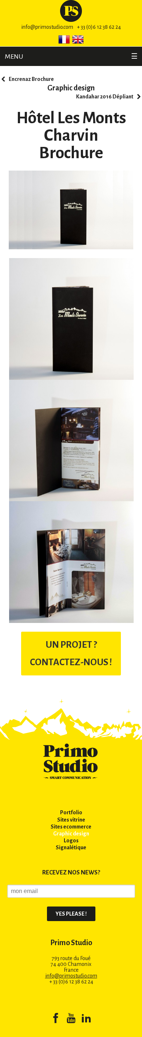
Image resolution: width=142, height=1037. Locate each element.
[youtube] (71, 1019)
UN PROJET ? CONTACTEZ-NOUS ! (71, 653)
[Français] (64, 39)
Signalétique (71, 847)
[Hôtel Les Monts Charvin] (71, 318)
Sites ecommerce (71, 827)
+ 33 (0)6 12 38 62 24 (99, 27)
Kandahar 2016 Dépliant (104, 97)
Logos (71, 840)
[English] (78, 39)
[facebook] (56, 1019)
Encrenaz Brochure (31, 79)
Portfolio (71, 812)
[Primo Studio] (71, 10)
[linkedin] (86, 1019)
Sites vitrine (71, 820)
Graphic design (71, 88)
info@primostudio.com (47, 27)
